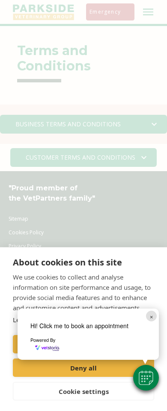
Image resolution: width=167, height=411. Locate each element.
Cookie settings (84, 391)
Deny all (83, 368)
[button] (146, 378)
